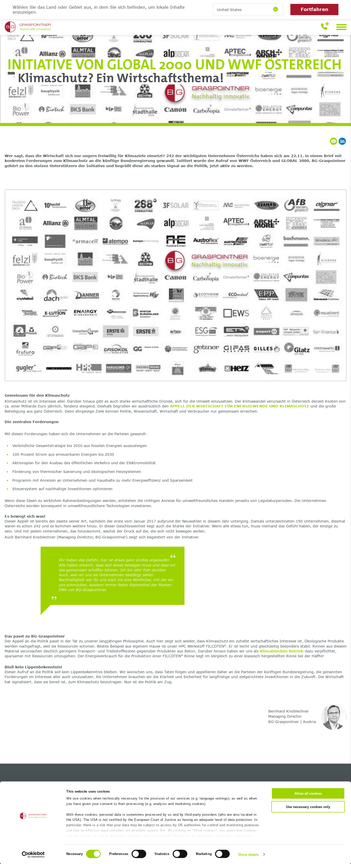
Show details (248, 854)
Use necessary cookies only (308, 807)
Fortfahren (314, 9)
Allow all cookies (308, 793)
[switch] (139, 854)
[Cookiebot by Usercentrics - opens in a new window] (33, 854)
